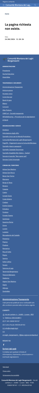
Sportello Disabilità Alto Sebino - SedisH (16, 153)
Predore (14, 245)
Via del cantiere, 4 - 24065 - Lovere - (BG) (20, 314)
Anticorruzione (8, 90)
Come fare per (7, 97)
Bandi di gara (7, 100)
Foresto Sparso (16, 215)
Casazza (14, 189)
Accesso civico (7, 93)
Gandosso (14, 218)
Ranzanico (14, 248)
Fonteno (14, 212)
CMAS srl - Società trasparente (19, 113)
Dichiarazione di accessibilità (11, 375)
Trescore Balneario (17, 274)
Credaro (14, 202)
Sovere (13, 264)
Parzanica (14, 238)
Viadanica (14, 278)
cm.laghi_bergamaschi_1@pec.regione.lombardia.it (19, 335)
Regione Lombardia (9, 2)
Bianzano (14, 179)
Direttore (6, 130)
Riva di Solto (15, 251)
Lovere (13, 228)
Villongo (14, 287)
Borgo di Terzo (16, 182)
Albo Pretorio (15, 110)
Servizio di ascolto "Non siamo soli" (15, 156)
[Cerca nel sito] (35, 5)
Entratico (14, 208)
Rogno (13, 254)
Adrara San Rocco (17, 172)
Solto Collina (15, 261)
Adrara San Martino (18, 169)
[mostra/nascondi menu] (4, 5)
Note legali (6, 367)
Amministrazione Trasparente (13, 87)
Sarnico (13, 258)
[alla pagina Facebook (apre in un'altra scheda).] (4, 344)
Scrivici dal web (9, 348)
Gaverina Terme (16, 222)
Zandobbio (15, 291)
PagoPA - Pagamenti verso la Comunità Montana (19, 142)
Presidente (6, 70)
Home (7, 13)
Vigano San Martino (18, 281)
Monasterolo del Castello (19, 235)
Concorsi (6, 107)
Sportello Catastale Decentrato (13, 149)
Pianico (13, 241)
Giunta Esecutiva (8, 74)
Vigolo (13, 284)
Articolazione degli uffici (11, 133)
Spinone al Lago (16, 268)
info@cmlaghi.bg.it (11, 328)
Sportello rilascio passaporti (12, 146)
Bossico (14, 185)
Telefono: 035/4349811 (13, 318)
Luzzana (5, 232)
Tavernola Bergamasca (19, 271)
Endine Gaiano (16, 205)
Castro (13, 192)
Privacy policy (6, 371)
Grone (13, 225)
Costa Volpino (16, 199)
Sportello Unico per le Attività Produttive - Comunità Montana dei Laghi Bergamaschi (17, 138)
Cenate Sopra (15, 195)
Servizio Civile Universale (19, 159)
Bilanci (5, 103)
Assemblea (6, 77)
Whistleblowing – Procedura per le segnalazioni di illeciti (19, 118)
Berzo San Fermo (17, 175)
